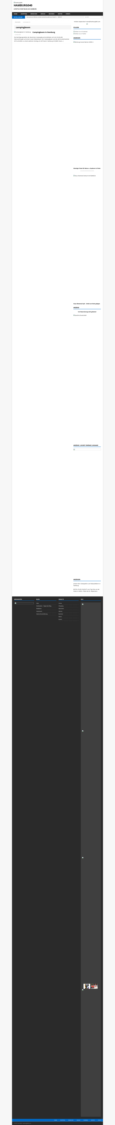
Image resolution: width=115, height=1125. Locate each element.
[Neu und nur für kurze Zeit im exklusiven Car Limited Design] (87, 986)
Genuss (43, 14)
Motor (60, 14)
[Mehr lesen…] (59, 41)
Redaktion (39, 608)
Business (51, 14)
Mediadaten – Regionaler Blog (43, 606)
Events (68, 14)
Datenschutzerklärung (41, 614)
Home (15, 14)
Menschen (33, 14)
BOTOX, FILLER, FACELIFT (80, 589)
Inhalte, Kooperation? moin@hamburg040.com (87, 21)
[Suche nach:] (92, 17)
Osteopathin (84, 583)
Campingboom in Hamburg (43, 32)
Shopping (24, 14)
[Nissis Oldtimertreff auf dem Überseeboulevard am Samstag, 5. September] (94, 986)
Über (37, 603)
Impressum (39, 611)
